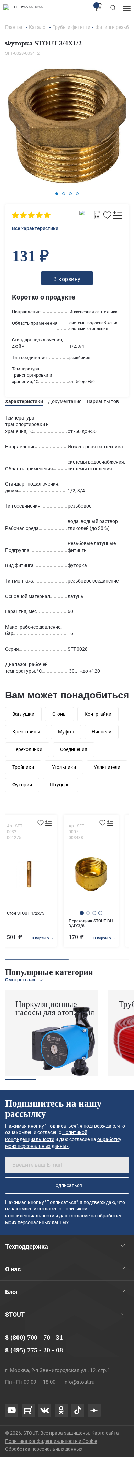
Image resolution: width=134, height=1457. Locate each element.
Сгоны (59, 714)
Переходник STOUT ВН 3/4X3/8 (91, 923)
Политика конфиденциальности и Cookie (51, 1441)
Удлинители (107, 767)
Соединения (73, 749)
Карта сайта (105, 1433)
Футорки (22, 784)
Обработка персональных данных (43, 1449)
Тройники (23, 767)
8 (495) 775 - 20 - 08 (34, 1350)
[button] (56, 193)
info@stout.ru (78, 1382)
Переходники (27, 749)
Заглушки (23, 714)
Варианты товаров (108, 401)
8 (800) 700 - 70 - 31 (34, 1337)
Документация (65, 401)
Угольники (64, 767)
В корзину (41, 938)
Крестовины (26, 732)
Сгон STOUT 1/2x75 (25, 913)
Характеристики (24, 401)
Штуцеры (60, 784)
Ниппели (101, 732)
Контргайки (98, 714)
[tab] (24, 401)
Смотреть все (21, 979)
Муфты (66, 732)
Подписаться (67, 1185)
